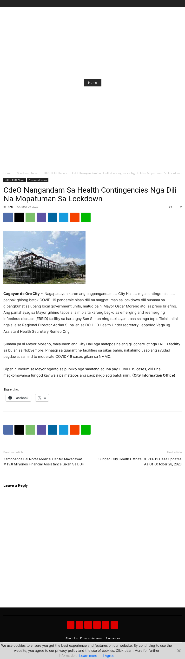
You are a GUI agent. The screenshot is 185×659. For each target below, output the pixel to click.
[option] (92, 82)
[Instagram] (162, 3)
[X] (173, 3)
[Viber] (41, 217)
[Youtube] (179, 3)
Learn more (88, 655)
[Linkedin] (52, 217)
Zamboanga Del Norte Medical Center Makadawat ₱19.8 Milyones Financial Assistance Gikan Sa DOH (43, 461)
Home (92, 83)
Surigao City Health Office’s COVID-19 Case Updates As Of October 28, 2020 (140, 461)
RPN (10, 206)
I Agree (108, 655)
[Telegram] (63, 217)
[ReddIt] (74, 217)
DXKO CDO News (55, 173)
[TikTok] (168, 3)
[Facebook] (157, 3)
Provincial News (37, 180)
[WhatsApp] (30, 217)
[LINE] (86, 217)
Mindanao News (28, 173)
